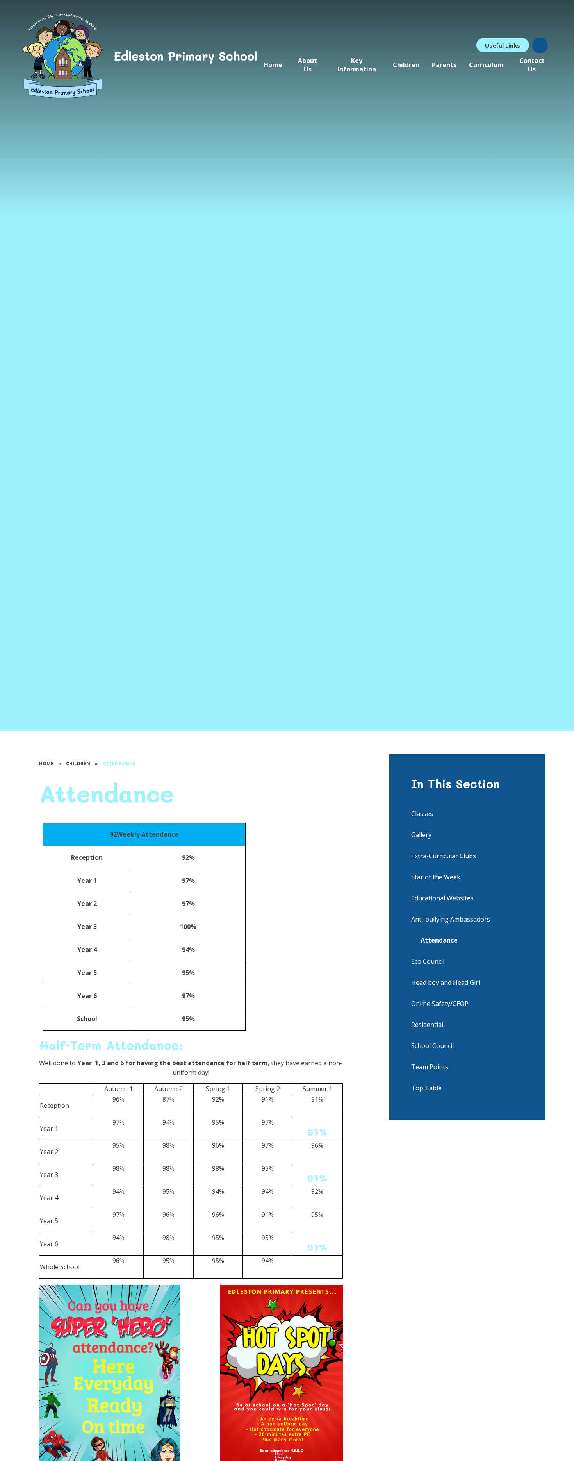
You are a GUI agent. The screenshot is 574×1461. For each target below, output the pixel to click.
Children (78, 763)
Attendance (119, 763)
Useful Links (502, 45)
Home (46, 763)
